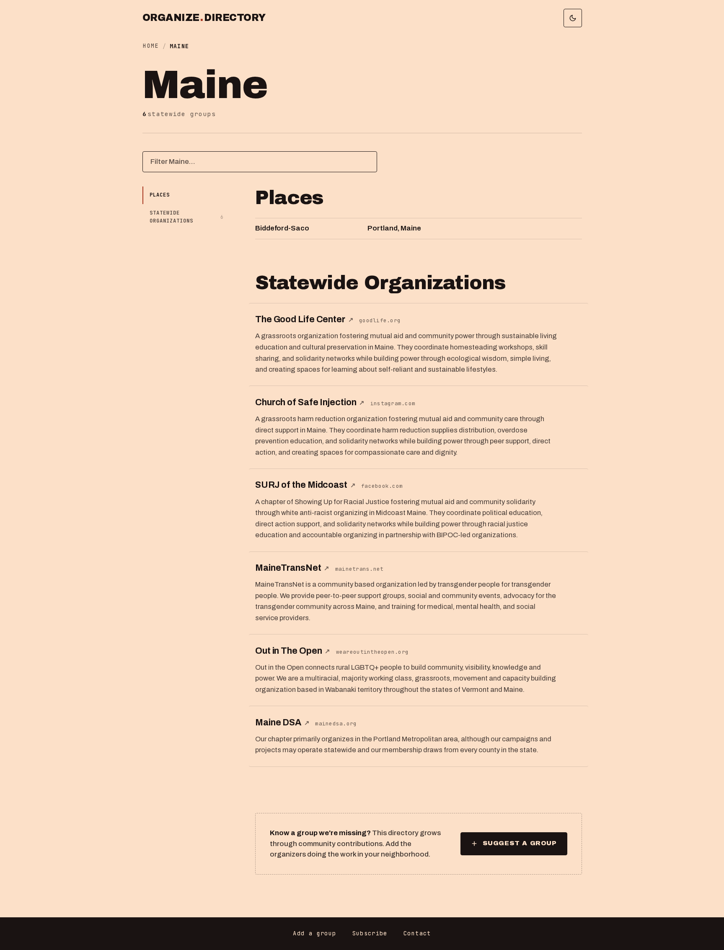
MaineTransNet (292, 567)
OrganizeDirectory (204, 18)
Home (150, 45)
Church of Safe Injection (310, 402)
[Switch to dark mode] (573, 18)
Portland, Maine (394, 228)
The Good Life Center (304, 319)
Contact (417, 933)
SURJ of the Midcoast (305, 484)
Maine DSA (282, 722)
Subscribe (370, 933)
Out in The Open (292, 650)
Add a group (314, 933)
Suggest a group (520, 843)
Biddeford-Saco (282, 228)
